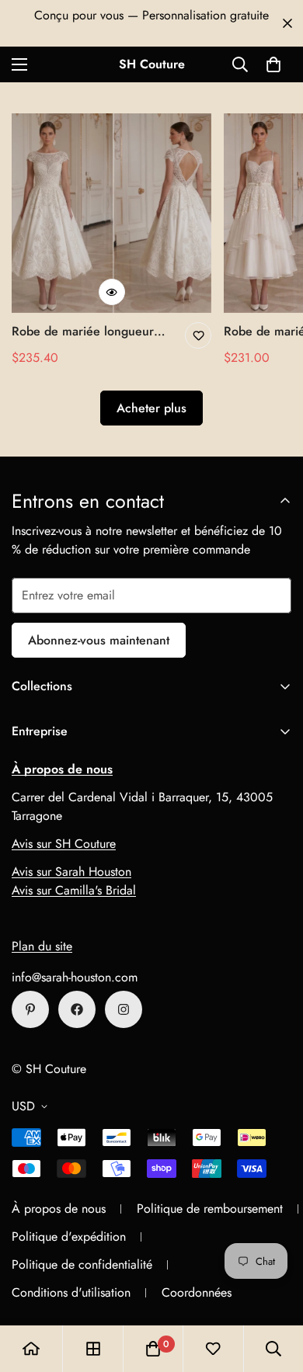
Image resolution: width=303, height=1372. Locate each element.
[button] (273, 64)
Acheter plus (151, 408)
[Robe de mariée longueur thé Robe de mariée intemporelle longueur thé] (111, 213)
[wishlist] (213, 1348)
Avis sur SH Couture (64, 844)
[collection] (93, 1348)
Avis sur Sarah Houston (71, 872)
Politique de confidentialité (82, 1264)
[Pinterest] (30, 1009)
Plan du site (42, 946)
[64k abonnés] (123, 1009)
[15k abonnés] (77, 1009)
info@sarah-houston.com (75, 977)
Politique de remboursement (210, 1208)
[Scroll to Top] (275, 1289)
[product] (31, 1348)
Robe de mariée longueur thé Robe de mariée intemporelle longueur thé (83, 331)
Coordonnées (197, 1292)
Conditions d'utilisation (71, 1292)
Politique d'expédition (69, 1236)
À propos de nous (59, 1208)
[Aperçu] (112, 292)
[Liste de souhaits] (198, 335)
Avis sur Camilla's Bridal (74, 890)
